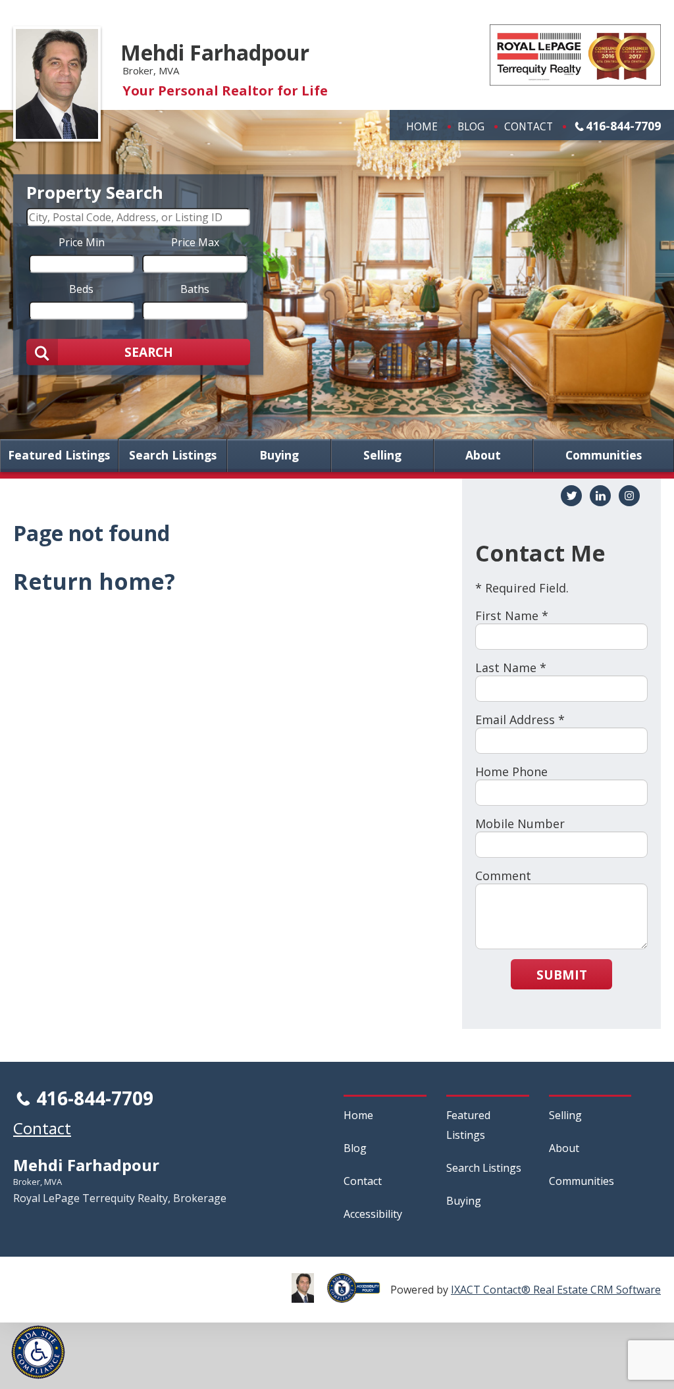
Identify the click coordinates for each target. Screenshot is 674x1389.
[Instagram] (629, 495)
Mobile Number (520, 823)
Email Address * (520, 719)
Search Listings (173, 455)
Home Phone (511, 771)
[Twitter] (571, 495)
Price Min (82, 241)
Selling (382, 455)
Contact (528, 126)
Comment (503, 875)
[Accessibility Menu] (38, 1352)
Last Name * (510, 667)
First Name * (511, 615)
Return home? (94, 581)
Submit (561, 974)
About (483, 455)
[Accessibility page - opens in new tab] (358, 1295)
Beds (81, 288)
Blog (470, 126)
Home (422, 126)
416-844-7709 (623, 126)
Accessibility (373, 1214)
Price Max (195, 241)
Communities (603, 455)
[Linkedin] (600, 495)
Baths (194, 288)
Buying (279, 455)
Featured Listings (59, 455)
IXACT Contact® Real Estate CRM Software (556, 1289)
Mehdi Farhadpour (214, 52)
